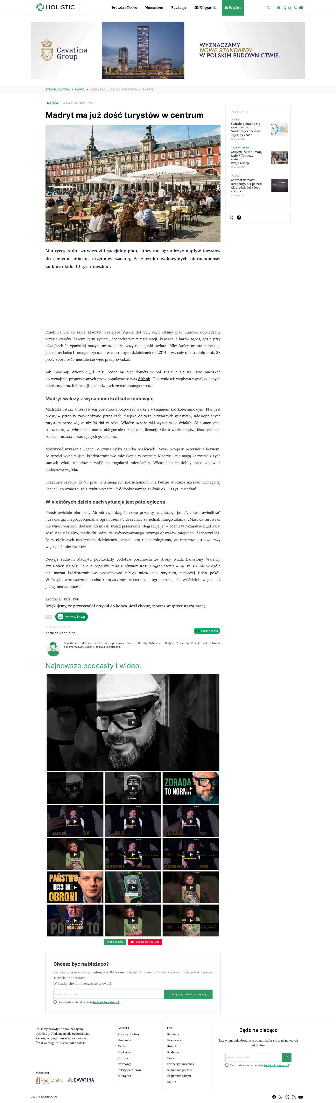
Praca (171, 1058)
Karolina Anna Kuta (60, 633)
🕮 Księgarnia (205, 8)
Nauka (80, 89)
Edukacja (178, 8)
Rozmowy (124, 1064)
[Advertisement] (133, 302)
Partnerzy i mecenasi (180, 1064)
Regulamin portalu (179, 1070)
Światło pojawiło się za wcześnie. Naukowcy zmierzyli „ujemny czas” (245, 129)
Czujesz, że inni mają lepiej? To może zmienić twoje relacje (246, 157)
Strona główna (58, 89)
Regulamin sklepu (179, 1076)
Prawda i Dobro (124, 8)
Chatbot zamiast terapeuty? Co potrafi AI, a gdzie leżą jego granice (246, 185)
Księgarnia (174, 1040)
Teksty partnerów (129, 1070)
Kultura (123, 1058)
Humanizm (154, 8)
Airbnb (144, 379)
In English (233, 8)
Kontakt (172, 1046)
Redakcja (173, 1034)
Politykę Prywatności (106, 1002)
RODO (171, 1082)
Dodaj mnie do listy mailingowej (188, 994)
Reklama (173, 1052)
